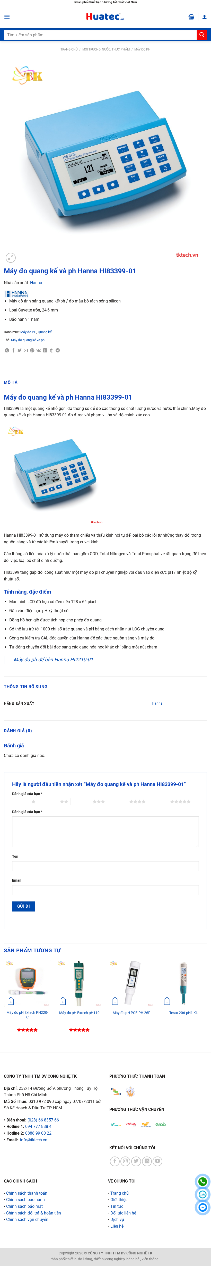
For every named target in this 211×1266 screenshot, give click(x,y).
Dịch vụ (117, 1219)
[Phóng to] (11, 258)
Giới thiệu (119, 1199)
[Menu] (7, 16)
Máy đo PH (142, 49)
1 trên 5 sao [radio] (20, 801)
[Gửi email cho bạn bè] (26, 350)
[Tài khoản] (204, 16)
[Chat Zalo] (202, 1194)
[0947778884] (202, 1181)
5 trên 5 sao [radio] (159, 801)
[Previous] (4, 1001)
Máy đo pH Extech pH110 (79, 1013)
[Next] (207, 1001)
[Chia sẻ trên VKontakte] (38, 350)
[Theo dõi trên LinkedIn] (147, 1161)
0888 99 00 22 (38, 1133)
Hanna (36, 282)
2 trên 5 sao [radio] (49, 801)
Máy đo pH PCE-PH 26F (131, 1013)
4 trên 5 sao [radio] (118, 801)
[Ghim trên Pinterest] (32, 350)
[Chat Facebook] (202, 1207)
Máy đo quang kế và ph (28, 340)
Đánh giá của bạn (27, 794)
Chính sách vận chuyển (27, 1219)
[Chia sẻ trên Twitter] (19, 350)
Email (16, 880)
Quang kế (45, 332)
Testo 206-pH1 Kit (183, 1013)
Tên (15, 856)
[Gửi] (202, 35)
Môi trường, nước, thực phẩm (106, 49)
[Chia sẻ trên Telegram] (58, 350)
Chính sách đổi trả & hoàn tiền (33, 1213)
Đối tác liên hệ (123, 1213)
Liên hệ (117, 1226)
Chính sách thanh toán (26, 1193)
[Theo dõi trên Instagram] (125, 1161)
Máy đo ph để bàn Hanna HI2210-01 (53, 660)
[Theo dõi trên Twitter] (136, 1161)
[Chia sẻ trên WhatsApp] (7, 350)
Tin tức (116, 1206)
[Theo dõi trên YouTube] (157, 1161)
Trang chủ (69, 49)
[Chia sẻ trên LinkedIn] (45, 350)
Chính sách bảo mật (24, 1206)
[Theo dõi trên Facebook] (115, 1161)
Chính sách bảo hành (25, 1199)
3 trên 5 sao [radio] (82, 801)
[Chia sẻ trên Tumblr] (51, 350)
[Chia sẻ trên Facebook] (13, 350)
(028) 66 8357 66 (43, 1120)
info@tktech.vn (33, 1139)
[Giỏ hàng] (191, 16)
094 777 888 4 (38, 1126)
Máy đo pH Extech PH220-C (27, 1015)
